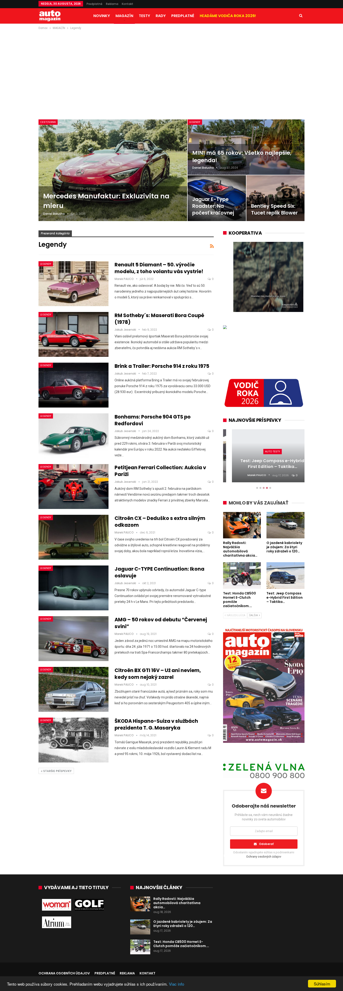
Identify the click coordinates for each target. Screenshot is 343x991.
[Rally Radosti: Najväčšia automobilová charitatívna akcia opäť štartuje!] (140, 904)
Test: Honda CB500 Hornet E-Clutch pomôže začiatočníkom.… (181, 943)
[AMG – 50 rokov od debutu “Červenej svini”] (73, 638)
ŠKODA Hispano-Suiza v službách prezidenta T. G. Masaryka (156, 724)
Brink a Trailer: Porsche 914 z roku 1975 (162, 366)
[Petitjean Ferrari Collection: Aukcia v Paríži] (73, 486)
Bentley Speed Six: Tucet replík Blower (274, 209)
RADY (161, 15)
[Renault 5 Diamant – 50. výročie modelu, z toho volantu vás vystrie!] (73, 283)
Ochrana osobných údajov (64, 973)
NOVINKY (101, 15)
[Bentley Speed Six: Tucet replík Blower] (275, 198)
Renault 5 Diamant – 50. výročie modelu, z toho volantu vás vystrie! (159, 268)
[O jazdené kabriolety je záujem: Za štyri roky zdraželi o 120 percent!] (140, 926)
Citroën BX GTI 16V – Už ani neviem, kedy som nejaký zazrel (158, 673)
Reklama (112, 4)
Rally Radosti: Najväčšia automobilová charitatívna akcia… (176, 902)
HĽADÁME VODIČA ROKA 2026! (228, 15)
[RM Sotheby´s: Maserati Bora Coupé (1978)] (73, 334)
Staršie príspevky (57, 771)
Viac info (176, 984)
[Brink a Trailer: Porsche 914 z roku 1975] (73, 385)
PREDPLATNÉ (182, 15)
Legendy (194, 122)
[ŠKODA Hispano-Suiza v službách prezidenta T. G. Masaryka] (73, 740)
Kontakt (127, 4)
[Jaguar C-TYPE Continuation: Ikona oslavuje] (73, 587)
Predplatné (94, 4)
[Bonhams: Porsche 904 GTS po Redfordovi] (73, 435)
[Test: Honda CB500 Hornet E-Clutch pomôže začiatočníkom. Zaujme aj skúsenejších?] (140, 947)
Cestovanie (48, 122)
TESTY (144, 15)
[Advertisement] (172, 65)
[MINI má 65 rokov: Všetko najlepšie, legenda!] (246, 147)
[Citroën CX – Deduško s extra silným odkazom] (73, 537)
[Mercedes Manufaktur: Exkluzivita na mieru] (113, 170)
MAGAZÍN (124, 15)
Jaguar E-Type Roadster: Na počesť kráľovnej (213, 206)
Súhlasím (322, 984)
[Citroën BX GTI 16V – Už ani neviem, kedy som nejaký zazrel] (73, 689)
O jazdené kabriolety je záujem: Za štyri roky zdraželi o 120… (182, 923)
